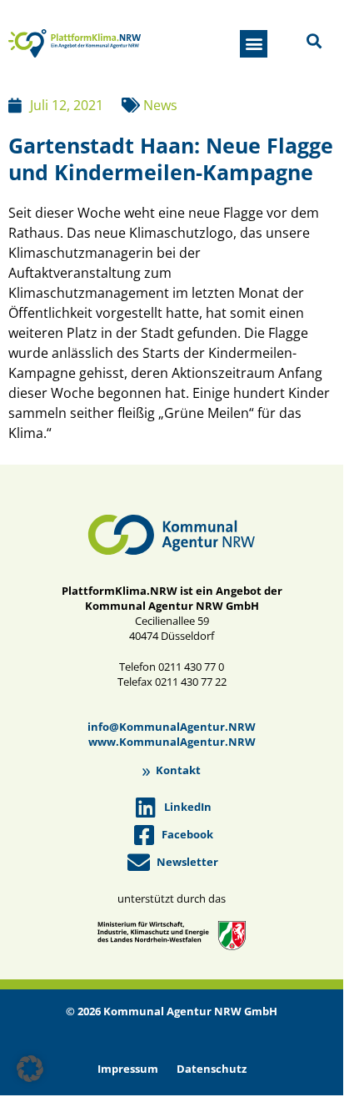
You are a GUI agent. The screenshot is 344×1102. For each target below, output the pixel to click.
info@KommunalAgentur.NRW (171, 726)
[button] (253, 44)
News (160, 105)
